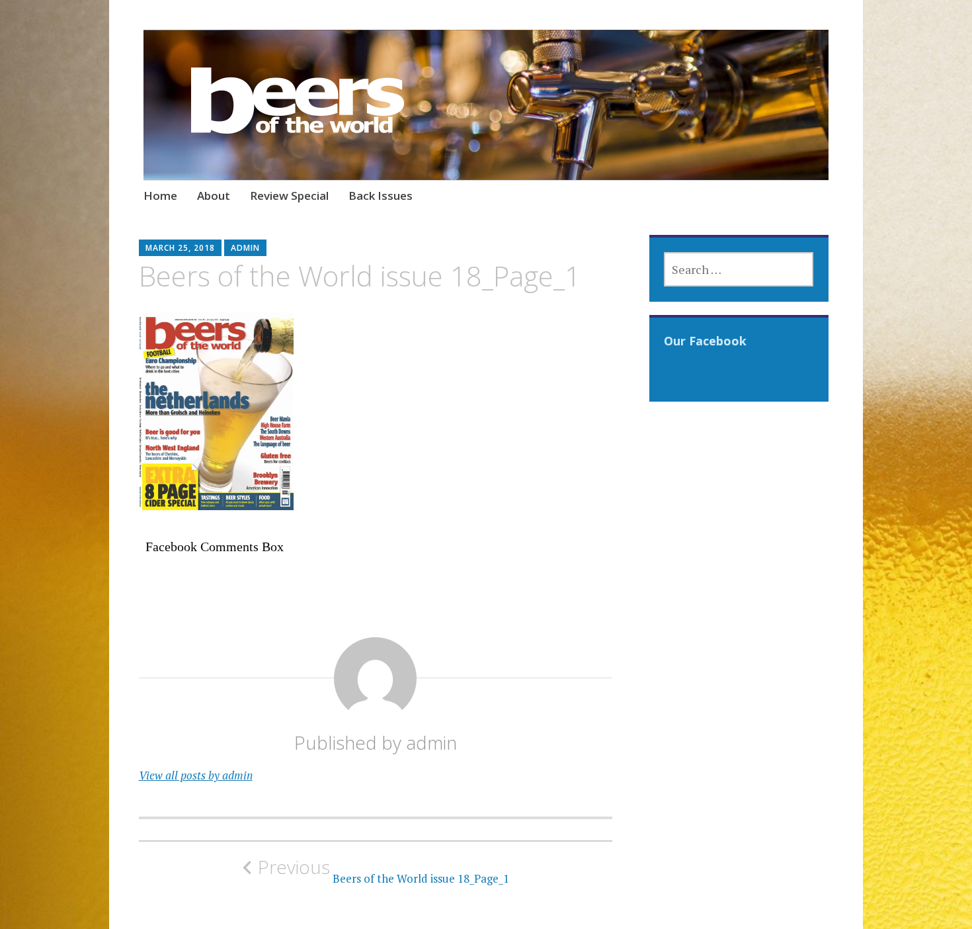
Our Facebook (705, 341)
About (213, 195)
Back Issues (380, 195)
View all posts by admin (196, 775)
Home (160, 195)
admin (245, 247)
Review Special (289, 195)
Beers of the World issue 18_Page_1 (383, 870)
